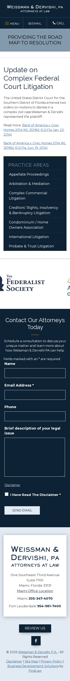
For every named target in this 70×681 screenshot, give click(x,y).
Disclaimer (12, 485)
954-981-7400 (49, 606)
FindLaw (35, 671)
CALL (60, 23)
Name (9, 364)
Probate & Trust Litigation (31, 246)
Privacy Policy (51, 661)
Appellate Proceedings (29, 174)
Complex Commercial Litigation (28, 195)
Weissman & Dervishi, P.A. (37, 652)
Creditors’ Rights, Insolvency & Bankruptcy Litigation (33, 210)
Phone (10, 407)
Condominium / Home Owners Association (28, 225)
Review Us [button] (35, 628)
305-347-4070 (41, 598)
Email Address (19, 385)
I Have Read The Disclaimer (35, 495)
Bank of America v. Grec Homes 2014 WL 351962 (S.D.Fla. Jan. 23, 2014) (34, 129)
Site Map (31, 661)
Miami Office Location (35, 591)
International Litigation (29, 237)
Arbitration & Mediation (29, 184)
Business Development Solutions (33, 666)
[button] (11, 22)
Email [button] (36, 23)
